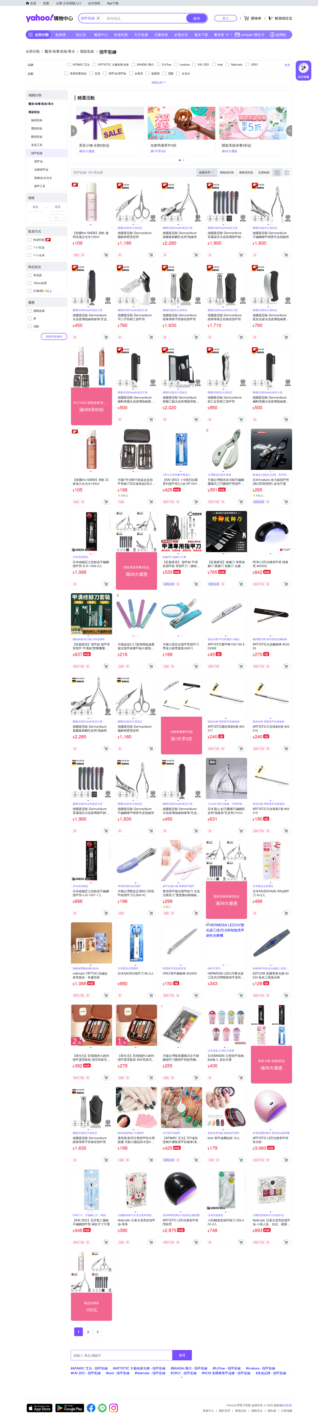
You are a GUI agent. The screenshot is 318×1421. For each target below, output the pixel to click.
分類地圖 (286, 1410)
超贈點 (281, 34)
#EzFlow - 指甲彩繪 (227, 1368)
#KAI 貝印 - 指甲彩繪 (86, 1373)
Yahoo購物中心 (49, 18)
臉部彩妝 (36, 120)
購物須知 (240, 1410)
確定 (57, 217)
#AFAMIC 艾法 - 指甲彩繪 (89, 1368)
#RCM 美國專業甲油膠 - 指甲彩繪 (226, 1373)
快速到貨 (121, 34)
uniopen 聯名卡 (253, 34)
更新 (288, 1405)
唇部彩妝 (36, 128)
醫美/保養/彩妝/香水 (41, 104)
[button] (74, 130)
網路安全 (257, 1410)
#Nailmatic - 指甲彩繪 (150, 1373)
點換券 (61, 34)
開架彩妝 (34, 112)
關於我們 (224, 1410)
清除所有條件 (54, 336)
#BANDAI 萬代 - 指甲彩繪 (189, 1368)
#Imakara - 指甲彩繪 (260, 1368)
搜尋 (182, 1355)
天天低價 (141, 34)
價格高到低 (246, 172)
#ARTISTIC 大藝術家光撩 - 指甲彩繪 (139, 1368)
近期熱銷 (264, 172)
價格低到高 (227, 172)
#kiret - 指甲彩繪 (118, 1373)
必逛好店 (181, 34)
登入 (225, 18)
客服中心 (208, 1410)
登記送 (81, 34)
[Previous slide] (74, 202)
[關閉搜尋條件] (98, 18)
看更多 (219, 34)
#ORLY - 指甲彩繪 (184, 1373)
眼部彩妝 (36, 136)
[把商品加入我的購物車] (106, 255)
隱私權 (272, 1410)
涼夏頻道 (161, 34)
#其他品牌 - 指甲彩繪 (271, 1373)
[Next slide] (109, 202)
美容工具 (36, 145)
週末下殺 (201, 34)
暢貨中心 (101, 34)
